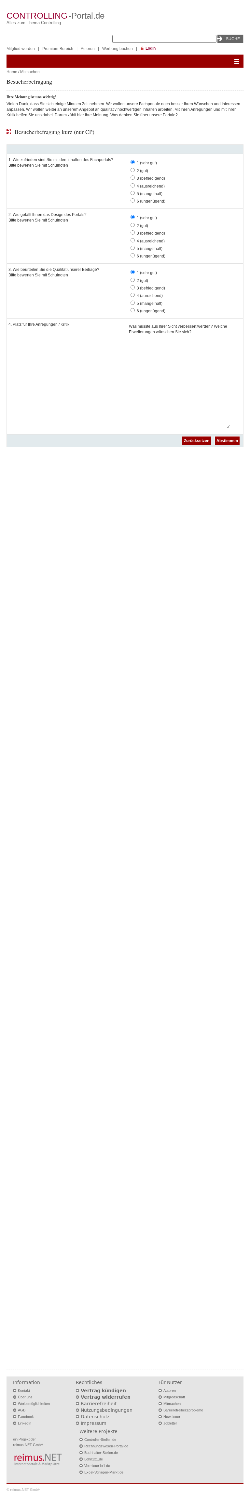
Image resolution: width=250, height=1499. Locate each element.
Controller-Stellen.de (100, 1439)
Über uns (25, 1397)
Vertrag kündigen (103, 1390)
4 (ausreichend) (151, 186)
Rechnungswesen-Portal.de (106, 1446)
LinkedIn (24, 1423)
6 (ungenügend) (151, 201)
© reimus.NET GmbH (23, 1489)
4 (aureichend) (150, 295)
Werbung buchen (117, 48)
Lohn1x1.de (93, 1459)
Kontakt (24, 1390)
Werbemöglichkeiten (34, 1404)
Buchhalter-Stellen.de (101, 1453)
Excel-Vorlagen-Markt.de (103, 1472)
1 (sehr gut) (147, 163)
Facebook (26, 1417)
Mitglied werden (21, 48)
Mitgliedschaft (174, 1397)
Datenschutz (95, 1416)
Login (151, 48)
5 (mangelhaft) (149, 193)
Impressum (93, 1423)
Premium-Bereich (57, 48)
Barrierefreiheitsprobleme (183, 1410)
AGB (21, 1410)
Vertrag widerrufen (106, 1397)
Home (12, 72)
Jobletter (170, 1423)
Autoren (88, 48)
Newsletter (171, 1417)
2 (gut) (142, 171)
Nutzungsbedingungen (106, 1410)
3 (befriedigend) (151, 178)
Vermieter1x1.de (97, 1466)
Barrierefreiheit (99, 1403)
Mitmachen (30, 72)
